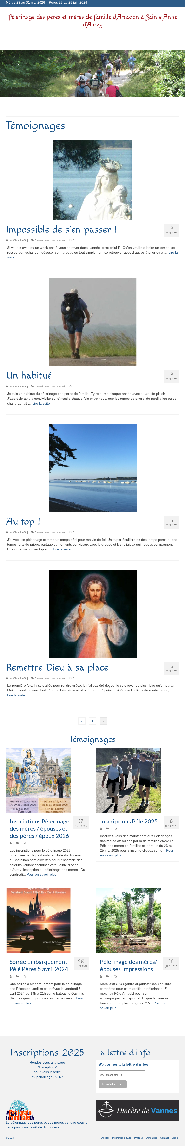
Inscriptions (47, 1067)
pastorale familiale (28, 1127)
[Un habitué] (93, 322)
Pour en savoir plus (41, 874)
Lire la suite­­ (41, 403)
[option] (92, 73)
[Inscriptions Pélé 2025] (137, 780)
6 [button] (101, 106)
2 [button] (78, 106)
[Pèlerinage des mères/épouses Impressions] (137, 920)
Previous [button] (6, 73)
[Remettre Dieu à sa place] (93, 614)
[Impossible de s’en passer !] (92, 180)
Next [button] (178, 73)
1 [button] (72, 106)
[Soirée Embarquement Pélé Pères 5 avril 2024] (47, 920)
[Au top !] (93, 468)
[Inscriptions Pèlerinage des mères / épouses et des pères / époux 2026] (47, 780)
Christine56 (19, 240)
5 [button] (95, 106)
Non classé (58, 240)
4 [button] (89, 106)
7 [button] (107, 106)
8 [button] (112, 106)
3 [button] (83, 106)
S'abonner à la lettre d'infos (123, 1064)
